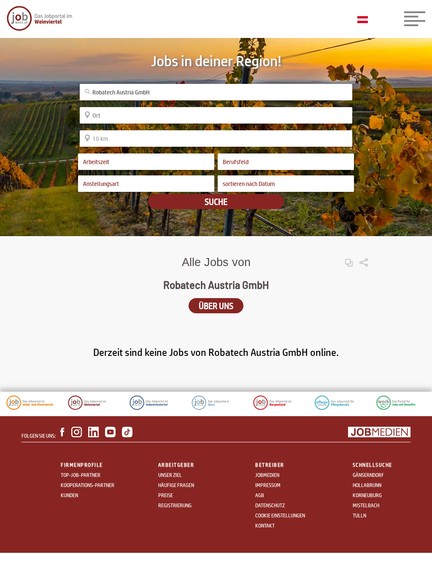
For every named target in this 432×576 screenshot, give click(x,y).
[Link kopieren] (349, 256)
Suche (216, 201)
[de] (365, 20)
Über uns (216, 306)
